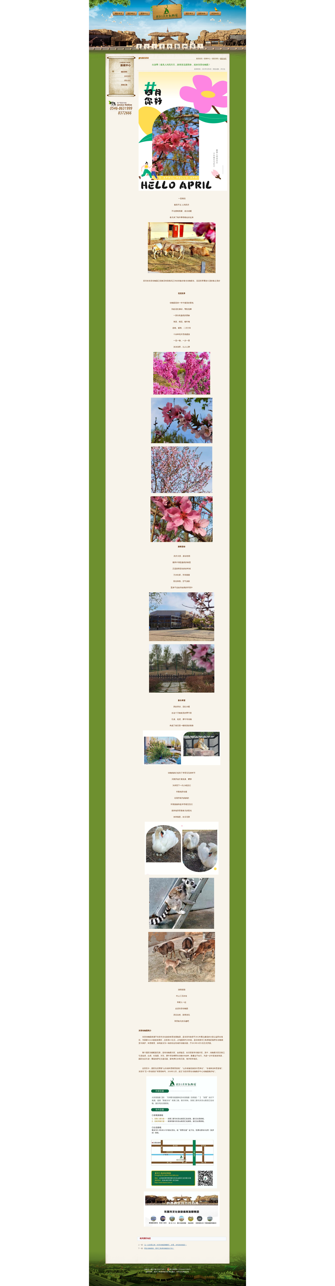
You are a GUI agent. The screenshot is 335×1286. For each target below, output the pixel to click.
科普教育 (215, 14)
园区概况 (131, 14)
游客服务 (202, 14)
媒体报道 (127, 76)
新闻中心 (144, 14)
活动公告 (124, 85)
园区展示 (189, 14)
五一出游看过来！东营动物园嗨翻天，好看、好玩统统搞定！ (165, 1245)
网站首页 (118, 14)
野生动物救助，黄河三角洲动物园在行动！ (159, 1248)
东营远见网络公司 (182, 1272)
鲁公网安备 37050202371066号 (180, 1269)
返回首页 (199, 59)
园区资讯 (124, 72)
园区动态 (127, 80)
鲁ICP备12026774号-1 (158, 1269)
